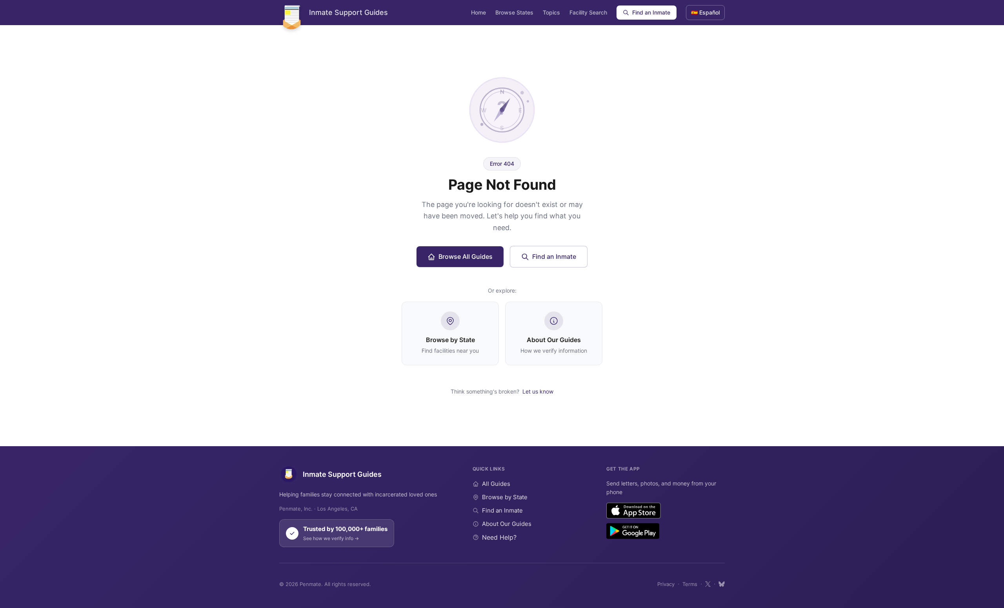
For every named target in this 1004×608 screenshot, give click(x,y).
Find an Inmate (651, 12)
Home (478, 12)
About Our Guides (506, 523)
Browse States (514, 12)
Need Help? (499, 537)
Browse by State (504, 497)
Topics (551, 12)
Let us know (537, 391)
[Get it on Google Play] (632, 531)
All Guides (496, 483)
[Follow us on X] (708, 584)
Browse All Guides (465, 256)
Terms (689, 584)
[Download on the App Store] (633, 510)
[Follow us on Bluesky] (721, 584)
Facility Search (588, 12)
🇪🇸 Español (705, 12)
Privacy (666, 584)
